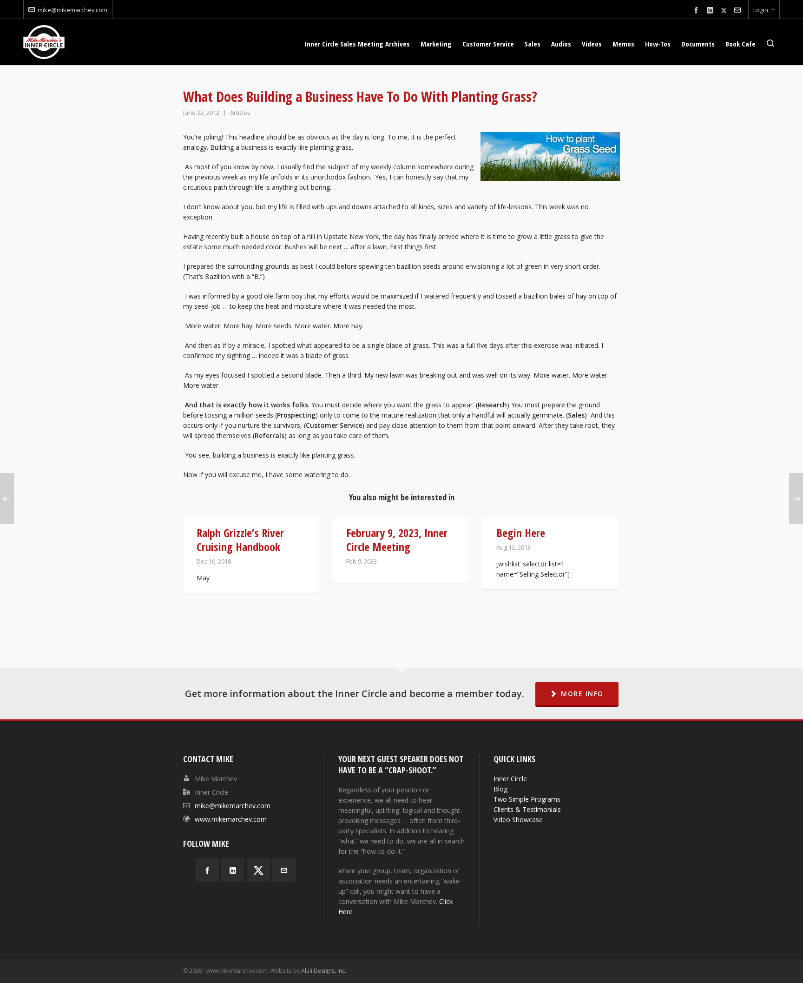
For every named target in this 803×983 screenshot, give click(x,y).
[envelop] (739, 10)
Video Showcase (518, 819)
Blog (500, 788)
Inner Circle (510, 778)
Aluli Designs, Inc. (323, 971)
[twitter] (725, 10)
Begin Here (520, 532)
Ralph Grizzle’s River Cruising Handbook (240, 539)
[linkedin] (711, 10)
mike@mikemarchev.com (72, 10)
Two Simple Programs (527, 799)
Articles (240, 112)
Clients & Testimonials (527, 809)
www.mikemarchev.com (231, 819)
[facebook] (697, 10)
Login (760, 10)
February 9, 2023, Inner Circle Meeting (397, 539)
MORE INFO (582, 693)
